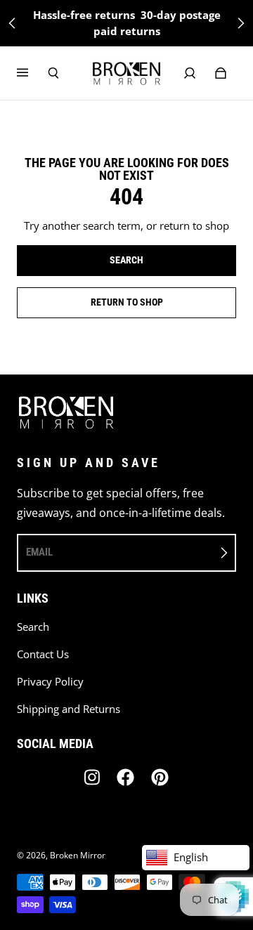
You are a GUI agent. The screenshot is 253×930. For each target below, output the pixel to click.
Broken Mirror (77, 855)
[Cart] (220, 73)
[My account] (189, 73)
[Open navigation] (32, 73)
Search (33, 627)
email (39, 552)
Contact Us (43, 654)
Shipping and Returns (68, 709)
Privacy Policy (50, 681)
